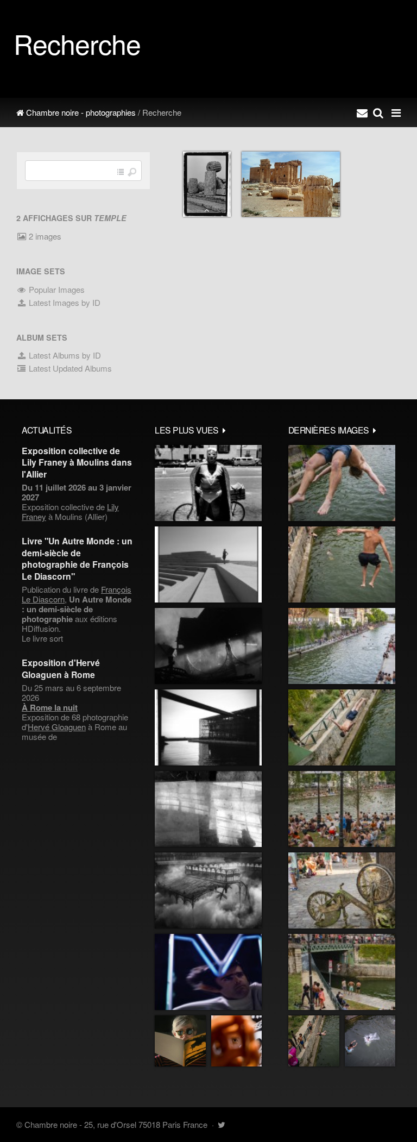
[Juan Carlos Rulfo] (236, 1040)
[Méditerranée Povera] (208, 564)
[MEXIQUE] (208, 483)
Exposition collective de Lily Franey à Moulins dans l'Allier (77, 462)
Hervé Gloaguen (57, 726)
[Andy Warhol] (180, 1040)
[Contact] (362, 112)
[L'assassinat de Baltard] (208, 646)
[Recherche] (378, 112)
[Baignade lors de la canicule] (341, 483)
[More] (224, 430)
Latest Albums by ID (64, 355)
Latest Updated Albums (69, 368)
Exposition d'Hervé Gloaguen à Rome (61, 668)
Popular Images (56, 289)
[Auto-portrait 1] (208, 809)
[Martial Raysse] (208, 972)
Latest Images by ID (63, 302)
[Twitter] (221, 1124)
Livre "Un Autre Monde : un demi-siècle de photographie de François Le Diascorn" (77, 558)
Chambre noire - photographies (80, 112)
